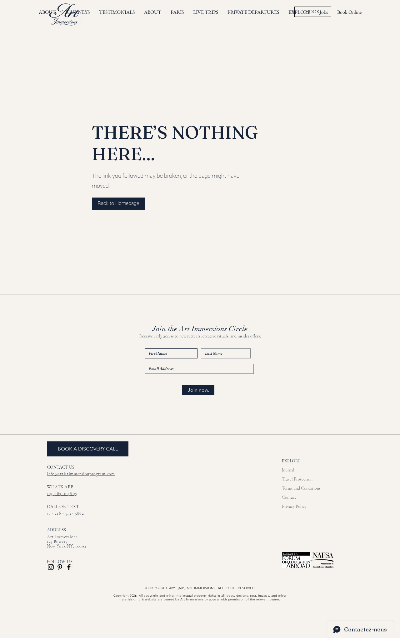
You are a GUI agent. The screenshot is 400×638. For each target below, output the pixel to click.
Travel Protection (297, 479)
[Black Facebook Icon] (69, 567)
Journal (288, 470)
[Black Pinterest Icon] (60, 567)
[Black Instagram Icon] (51, 567)
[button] (205, 12)
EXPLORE (291, 461)
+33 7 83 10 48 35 (62, 493)
